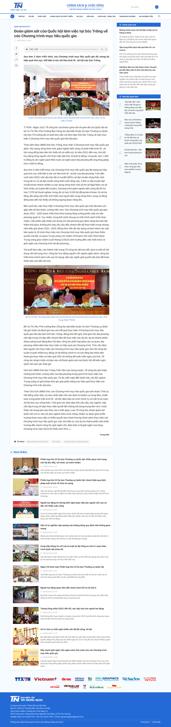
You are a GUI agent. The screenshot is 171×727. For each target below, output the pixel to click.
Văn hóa (90, 16)
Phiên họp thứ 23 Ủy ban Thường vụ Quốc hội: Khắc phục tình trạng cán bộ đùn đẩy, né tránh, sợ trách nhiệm (73, 461)
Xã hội (31, 16)
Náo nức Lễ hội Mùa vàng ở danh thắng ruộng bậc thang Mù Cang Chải (133, 123)
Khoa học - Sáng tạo (106, 16)
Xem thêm (20, 451)
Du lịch (79, 16)
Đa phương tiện (146, 16)
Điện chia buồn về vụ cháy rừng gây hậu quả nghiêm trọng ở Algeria (133, 167)
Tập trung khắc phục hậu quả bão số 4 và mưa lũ (137, 48)
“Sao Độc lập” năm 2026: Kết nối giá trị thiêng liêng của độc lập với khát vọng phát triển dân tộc (133, 107)
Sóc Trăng (56, 441)
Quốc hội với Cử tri (22, 26)
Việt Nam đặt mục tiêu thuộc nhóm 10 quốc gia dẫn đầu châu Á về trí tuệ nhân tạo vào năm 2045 (138, 70)
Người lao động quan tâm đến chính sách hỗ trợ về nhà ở (68, 587)
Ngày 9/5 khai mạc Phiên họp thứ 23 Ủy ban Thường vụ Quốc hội (72, 566)
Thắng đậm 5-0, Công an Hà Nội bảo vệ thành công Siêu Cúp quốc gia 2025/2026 (133, 138)
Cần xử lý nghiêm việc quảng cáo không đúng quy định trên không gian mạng (75, 527)
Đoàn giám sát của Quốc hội (37, 441)
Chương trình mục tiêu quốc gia (76, 441)
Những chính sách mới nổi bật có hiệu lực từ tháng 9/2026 (138, 31)
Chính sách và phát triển (61, 16)
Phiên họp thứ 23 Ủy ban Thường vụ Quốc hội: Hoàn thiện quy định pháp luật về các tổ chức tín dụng (73, 482)
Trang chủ (145, 722)
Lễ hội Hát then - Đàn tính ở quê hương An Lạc (133, 152)
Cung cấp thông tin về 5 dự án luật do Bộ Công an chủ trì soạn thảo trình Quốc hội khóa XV (73, 548)
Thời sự (21, 16)
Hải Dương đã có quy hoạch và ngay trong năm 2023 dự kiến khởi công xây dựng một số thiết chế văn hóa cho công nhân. (74, 617)
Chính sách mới (129, 24)
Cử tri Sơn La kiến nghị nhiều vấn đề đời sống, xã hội (66, 629)
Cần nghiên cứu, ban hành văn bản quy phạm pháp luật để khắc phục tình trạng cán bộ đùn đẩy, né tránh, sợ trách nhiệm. (74, 471)
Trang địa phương (127, 16)
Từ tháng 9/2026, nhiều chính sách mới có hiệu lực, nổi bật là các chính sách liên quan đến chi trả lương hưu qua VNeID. (137, 39)
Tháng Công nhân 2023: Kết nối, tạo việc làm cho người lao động (72, 608)
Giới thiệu (156, 722)
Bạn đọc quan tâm (130, 96)
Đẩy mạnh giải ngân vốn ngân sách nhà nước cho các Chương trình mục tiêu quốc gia (73, 651)
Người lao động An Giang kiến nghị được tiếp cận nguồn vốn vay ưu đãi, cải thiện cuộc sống (73, 504)
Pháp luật (42, 16)
